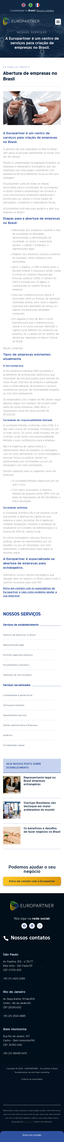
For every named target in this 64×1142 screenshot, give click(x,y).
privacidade (28, 1121)
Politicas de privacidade (32, 1079)
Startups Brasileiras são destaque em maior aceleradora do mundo (40, 806)
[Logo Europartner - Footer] (32, 906)
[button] (58, 22)
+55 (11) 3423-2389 (14, 978)
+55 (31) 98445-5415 (15, 1053)
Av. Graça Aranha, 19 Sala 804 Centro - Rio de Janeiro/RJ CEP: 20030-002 (19, 1003)
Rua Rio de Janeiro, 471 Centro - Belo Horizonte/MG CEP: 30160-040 (19, 1040)
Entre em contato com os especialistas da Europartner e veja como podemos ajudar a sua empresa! (30, 592)
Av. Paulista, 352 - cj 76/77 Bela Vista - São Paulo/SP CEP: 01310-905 (18, 965)
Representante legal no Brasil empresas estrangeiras (40, 781)
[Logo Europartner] (21, 21)
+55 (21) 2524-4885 (14, 1016)
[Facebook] (24, 926)
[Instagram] (40, 926)
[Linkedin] (32, 926)
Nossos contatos (45, 11)
